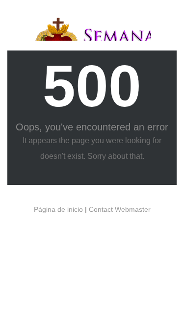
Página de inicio (58, 209)
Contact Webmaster (120, 209)
